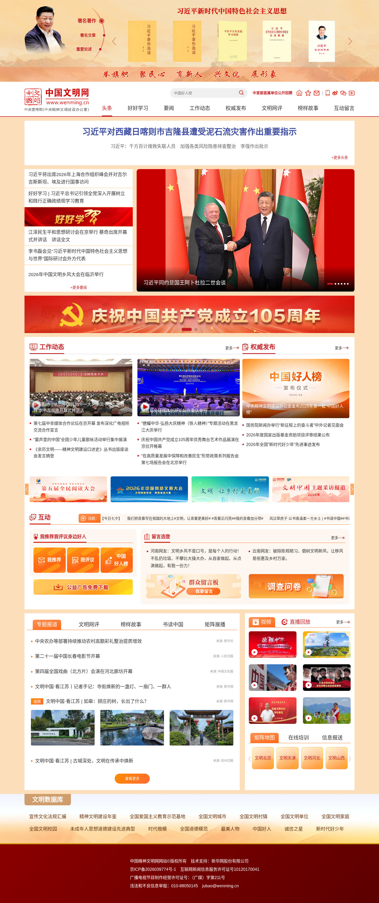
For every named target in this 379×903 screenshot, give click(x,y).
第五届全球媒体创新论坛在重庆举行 (174, 410)
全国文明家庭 (335, 816)
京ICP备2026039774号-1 (153, 869)
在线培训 (298, 738)
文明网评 (272, 108)
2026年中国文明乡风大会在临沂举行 (66, 274)
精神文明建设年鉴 (98, 816)
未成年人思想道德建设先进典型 (102, 829)
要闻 (169, 108)
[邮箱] (316, 93)
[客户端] (328, 93)
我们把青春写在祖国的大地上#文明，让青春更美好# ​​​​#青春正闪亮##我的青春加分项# (161, 518)
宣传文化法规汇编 (47, 816)
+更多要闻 (78, 287)
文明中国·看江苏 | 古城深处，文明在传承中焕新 (84, 761)
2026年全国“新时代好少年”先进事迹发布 (283, 444)
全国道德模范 (194, 829)
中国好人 (262, 829)
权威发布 (236, 108)
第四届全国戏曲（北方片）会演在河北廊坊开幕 (84, 671)
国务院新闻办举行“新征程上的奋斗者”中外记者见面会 (295, 425)
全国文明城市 (212, 816)
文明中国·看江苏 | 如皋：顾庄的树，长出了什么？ (97, 701)
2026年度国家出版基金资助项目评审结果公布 (288, 435)
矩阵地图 (264, 738)
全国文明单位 (294, 816)
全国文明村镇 (253, 816)
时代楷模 (157, 829)
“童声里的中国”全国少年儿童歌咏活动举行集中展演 (80, 439)
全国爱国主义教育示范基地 (157, 816)
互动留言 (344, 108)
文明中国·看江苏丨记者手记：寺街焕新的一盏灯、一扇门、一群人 (103, 686)
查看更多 (132, 778)
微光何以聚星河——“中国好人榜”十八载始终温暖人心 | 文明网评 (217, 283)
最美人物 (230, 829)
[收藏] (308, 93)
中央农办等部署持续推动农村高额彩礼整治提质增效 (88, 641)
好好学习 (138, 108)
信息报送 (332, 738)
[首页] (299, 93)
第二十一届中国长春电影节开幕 (67, 656)
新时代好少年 (330, 829)
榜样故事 (308, 108)
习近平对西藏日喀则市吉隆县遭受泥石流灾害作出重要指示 (189, 131)
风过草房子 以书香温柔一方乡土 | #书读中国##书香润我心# (283, 518)
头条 (107, 108)
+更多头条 (340, 157)
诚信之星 (293, 829)
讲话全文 (61, 239)
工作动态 (200, 108)
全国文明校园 (43, 829)
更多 (229, 348)
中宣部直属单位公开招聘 (272, 93)
